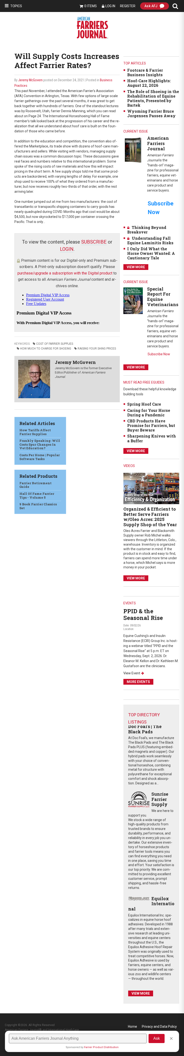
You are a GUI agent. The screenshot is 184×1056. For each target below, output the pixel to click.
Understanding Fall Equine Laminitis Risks (150, 240)
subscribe (94, 242)
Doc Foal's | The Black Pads (144, 729)
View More (136, 267)
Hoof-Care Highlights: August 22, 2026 (149, 83)
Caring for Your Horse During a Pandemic (148, 412)
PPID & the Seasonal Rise (143, 614)
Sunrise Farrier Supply (159, 799)
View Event (131, 673)
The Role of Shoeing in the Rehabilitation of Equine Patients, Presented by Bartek (153, 98)
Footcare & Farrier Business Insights (145, 72)
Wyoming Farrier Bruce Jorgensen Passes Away (151, 113)
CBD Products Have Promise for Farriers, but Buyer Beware (151, 425)
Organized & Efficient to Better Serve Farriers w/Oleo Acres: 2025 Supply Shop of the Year (150, 516)
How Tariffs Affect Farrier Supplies (35, 432)
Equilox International (151, 904)
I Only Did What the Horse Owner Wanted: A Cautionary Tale (151, 253)
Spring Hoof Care (144, 404)
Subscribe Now (159, 354)
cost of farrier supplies (54, 343)
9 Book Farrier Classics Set (38, 506)
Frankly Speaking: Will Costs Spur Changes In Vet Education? (39, 444)
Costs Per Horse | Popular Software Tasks (39, 457)
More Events (138, 682)
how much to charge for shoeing (45, 348)
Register (127, 6)
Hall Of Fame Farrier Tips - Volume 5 (36, 495)
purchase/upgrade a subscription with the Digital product (64, 273)
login (67, 249)
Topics (16, 6)
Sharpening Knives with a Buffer (151, 438)
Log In (110, 6)
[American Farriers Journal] (133, 150)
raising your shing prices (97, 348)
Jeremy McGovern (30, 80)
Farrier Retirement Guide (35, 485)
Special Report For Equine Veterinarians (162, 296)
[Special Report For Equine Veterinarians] (133, 300)
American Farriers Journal (158, 143)
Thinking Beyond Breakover (146, 229)
